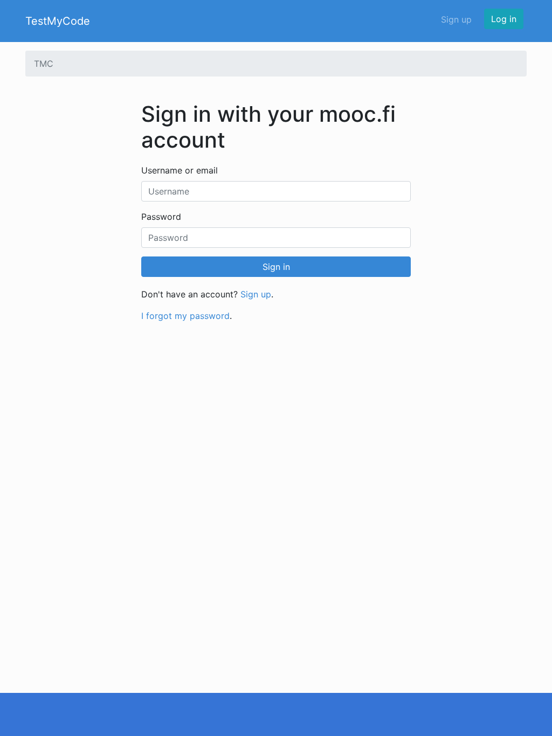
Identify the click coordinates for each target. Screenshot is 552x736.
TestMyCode (57, 21)
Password (161, 216)
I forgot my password (185, 315)
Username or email (179, 170)
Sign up (456, 19)
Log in (503, 18)
